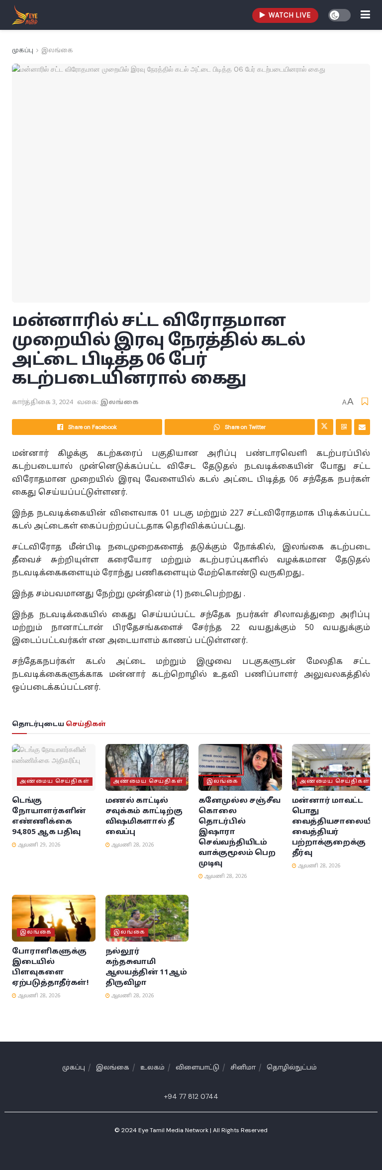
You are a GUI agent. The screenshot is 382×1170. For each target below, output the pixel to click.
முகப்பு (22, 50)
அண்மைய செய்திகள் (55, 781)
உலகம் (152, 1068)
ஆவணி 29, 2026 (38, 845)
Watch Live (289, 15)
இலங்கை (57, 50)
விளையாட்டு (197, 1068)
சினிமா (243, 1068)
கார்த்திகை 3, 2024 (42, 403)
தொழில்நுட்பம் (292, 1068)
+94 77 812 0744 (191, 1096)
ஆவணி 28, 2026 (132, 845)
